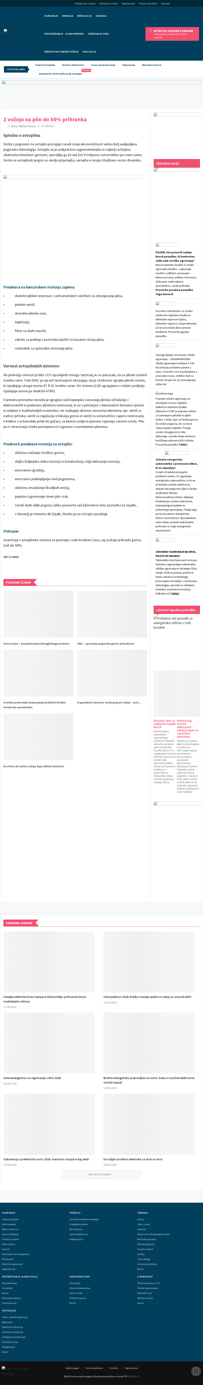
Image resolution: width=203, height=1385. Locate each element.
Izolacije (141, 1229)
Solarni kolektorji (10, 1234)
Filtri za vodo (76, 1293)
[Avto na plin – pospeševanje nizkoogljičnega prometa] (38, 614)
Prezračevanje (9, 1303)
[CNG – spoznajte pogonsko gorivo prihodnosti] (112, 614)
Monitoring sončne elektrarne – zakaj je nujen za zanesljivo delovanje (187, 728)
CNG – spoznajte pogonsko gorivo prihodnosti (105, 643)
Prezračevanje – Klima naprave (64, 33)
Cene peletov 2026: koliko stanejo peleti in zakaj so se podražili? (147, 997)
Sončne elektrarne (73, 64)
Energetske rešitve (79, 1224)
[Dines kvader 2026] (177, 132)
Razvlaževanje (9, 1283)
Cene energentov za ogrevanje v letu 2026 (32, 1078)
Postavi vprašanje (148, 3)
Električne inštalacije (12, 1327)
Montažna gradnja (146, 1239)
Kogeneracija (8, 1269)
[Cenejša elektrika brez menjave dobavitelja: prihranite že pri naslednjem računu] (49, 962)
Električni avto (144, 1293)
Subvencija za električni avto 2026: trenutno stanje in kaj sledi (46, 1159)
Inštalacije (84, 15)
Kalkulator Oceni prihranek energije (62, 72)
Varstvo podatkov (94, 1368)
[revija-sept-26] (177, 200)
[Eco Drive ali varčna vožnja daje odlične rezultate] (38, 737)
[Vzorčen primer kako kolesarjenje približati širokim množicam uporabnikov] (38, 673)
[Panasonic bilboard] (101, 93)
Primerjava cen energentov (15, 1254)
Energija (75, 1213)
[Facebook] (182, 4)
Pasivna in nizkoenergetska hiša (153, 1234)
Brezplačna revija (109, 3)
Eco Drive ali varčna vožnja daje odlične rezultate (33, 766)
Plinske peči (7, 1259)
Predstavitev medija (85, 3)
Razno (140, 1269)
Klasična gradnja (146, 1244)
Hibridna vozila (145, 1298)
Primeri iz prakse (10, 1239)
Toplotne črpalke (45, 64)
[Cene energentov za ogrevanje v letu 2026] (49, 1043)
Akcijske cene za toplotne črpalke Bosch (165, 724)
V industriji (75, 1283)
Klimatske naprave (11, 1298)
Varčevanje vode (98, 33)
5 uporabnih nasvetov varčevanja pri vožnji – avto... (109, 702)
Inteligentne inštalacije (13, 1337)
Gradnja (142, 1213)
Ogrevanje (51, 15)
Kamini (6, 1249)
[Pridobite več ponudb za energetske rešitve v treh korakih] (177, 639)
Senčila (141, 1254)
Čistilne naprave (78, 1298)
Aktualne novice (151, 64)
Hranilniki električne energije (84, 1219)
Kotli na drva (8, 1244)
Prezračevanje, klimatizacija (19, 1276)
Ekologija (89, 51)
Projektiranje (8, 1347)
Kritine (140, 1219)
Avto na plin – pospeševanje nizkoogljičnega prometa (36, 643)
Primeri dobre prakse (80, 1288)
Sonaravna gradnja (147, 1264)
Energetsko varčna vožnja (61, 51)
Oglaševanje (128, 3)
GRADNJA (101, 15)
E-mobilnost (145, 1276)
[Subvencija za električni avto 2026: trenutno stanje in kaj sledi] (49, 1124)
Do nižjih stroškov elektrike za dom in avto (133, 1159)
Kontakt (165, 3)
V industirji (7, 1288)
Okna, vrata (143, 1224)
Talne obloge (143, 1259)
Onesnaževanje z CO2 (148, 1283)
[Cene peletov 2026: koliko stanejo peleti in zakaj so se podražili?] (149, 962)
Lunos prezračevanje (103, 64)
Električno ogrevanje (12, 1264)
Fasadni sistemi (145, 1249)
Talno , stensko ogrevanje (14, 1317)
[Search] (197, 4)
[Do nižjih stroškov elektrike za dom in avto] (149, 1124)
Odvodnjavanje (10, 1342)
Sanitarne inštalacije (12, 1332)
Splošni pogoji (72, 1368)
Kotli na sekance (10, 1229)
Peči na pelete (9, 1224)
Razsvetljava (76, 1229)
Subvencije (128, 64)
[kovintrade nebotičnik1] (177, 847)
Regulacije (7, 1322)
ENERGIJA (67, 15)
